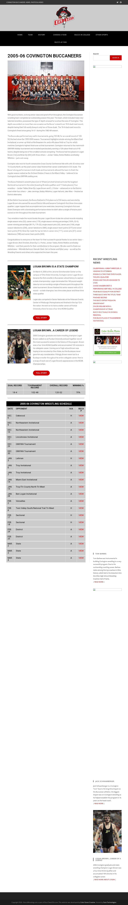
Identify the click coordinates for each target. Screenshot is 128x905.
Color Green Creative (87, 902)
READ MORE (98, 582)
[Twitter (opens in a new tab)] (117, 2)
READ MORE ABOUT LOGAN (104, 879)
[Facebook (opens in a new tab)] (120, 2)
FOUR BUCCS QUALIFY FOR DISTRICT (106, 291)
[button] (41, 317)
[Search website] (72, 42)
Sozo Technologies (109, 902)
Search (96, 54)
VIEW (81, 415)
